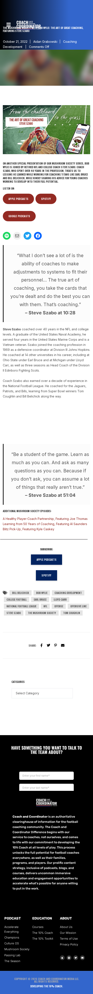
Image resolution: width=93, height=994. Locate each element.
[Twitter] (48, 645)
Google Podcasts (19, 216)
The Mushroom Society (42, 613)
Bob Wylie (41, 593)
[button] (8, 25)
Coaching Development (68, 593)
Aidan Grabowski (45, 41)
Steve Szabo (13, 613)
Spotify (46, 199)
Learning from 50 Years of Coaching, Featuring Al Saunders (45, 524)
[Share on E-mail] (62, 645)
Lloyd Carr (60, 599)
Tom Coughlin (71, 613)
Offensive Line (78, 606)
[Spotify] (69, 957)
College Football (16, 599)
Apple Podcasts (18, 199)
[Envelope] (82, 957)
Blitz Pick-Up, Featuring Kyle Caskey (28, 529)
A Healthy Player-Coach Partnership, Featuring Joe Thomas (45, 519)
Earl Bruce (40, 599)
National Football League (21, 606)
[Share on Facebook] (41, 645)
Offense (58, 606)
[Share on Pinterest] (55, 645)
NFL (45, 606)
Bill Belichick (20, 593)
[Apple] (62, 957)
